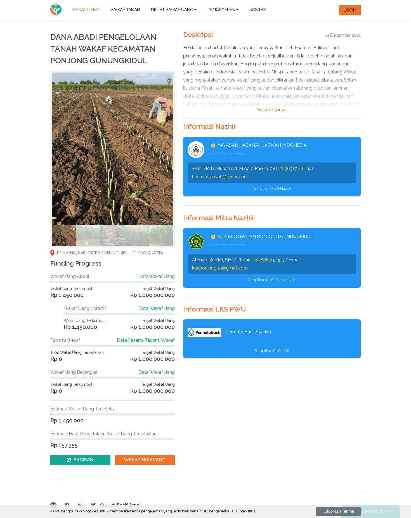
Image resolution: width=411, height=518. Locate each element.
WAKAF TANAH (125, 9)
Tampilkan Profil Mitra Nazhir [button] (272, 280)
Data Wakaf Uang (156, 276)
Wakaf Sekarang (145, 460)
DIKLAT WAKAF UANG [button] (172, 9)
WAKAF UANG (85, 9)
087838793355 (268, 260)
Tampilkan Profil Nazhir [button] (271, 188)
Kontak (258, 9)
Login (350, 10)
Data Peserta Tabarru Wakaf (146, 340)
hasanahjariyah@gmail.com (220, 176)
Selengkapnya (272, 109)
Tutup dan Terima (338, 511)
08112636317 (283, 168)
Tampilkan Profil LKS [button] (272, 351)
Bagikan (83, 460)
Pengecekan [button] (221, 9)
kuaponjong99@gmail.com (220, 268)
